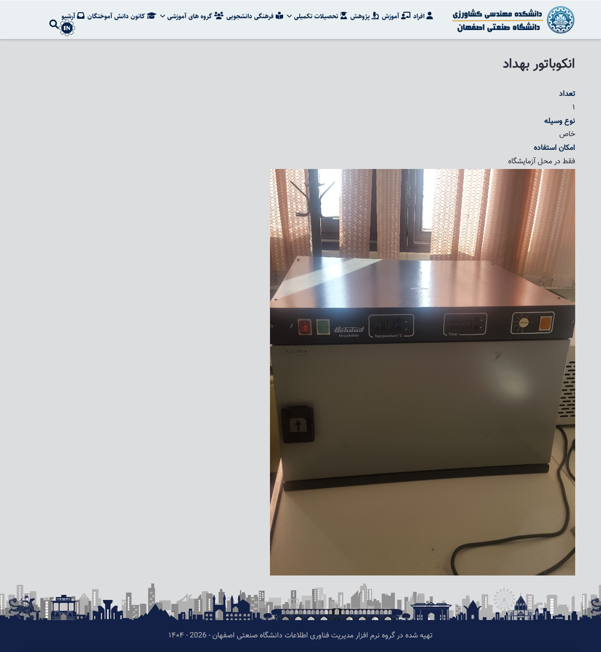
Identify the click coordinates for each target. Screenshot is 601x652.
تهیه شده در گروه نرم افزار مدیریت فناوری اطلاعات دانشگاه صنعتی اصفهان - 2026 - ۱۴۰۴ (300, 636)
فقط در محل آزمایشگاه (541, 162)
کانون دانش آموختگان (117, 16)
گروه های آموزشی (189, 16)
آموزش (391, 16)
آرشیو (69, 16)
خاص (567, 134)
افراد (419, 16)
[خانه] (511, 19)
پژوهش (360, 16)
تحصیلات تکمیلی (316, 16)
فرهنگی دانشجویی (251, 16)
